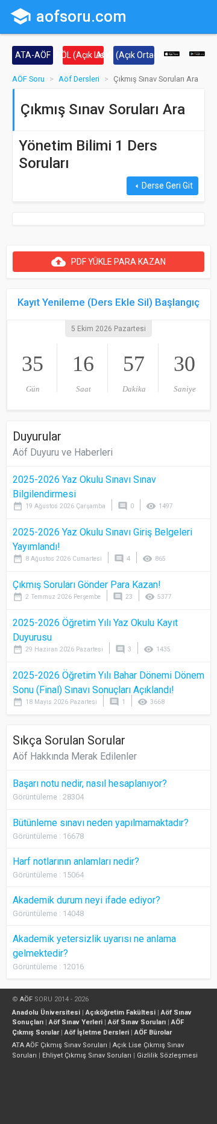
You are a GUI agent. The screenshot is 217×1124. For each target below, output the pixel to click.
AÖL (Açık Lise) (83, 55)
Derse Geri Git (162, 186)
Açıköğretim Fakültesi (121, 1012)
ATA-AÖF (33, 55)
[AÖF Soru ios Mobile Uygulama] (172, 53)
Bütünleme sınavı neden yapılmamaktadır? (101, 822)
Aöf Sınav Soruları (137, 1022)
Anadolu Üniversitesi (46, 1012)
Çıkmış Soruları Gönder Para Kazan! (87, 584)
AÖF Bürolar (153, 1032)
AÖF (26, 999)
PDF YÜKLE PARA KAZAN (108, 261)
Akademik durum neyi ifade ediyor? (86, 900)
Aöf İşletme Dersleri (96, 1032)
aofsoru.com (68, 16)
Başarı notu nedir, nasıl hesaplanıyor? (90, 783)
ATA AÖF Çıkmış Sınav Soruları (59, 1045)
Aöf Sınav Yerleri (75, 1022)
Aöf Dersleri (78, 78)
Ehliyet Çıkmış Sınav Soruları (86, 1055)
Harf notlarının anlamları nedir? (76, 861)
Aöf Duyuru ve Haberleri (63, 452)
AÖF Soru (28, 78)
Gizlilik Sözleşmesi (167, 1055)
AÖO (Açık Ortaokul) (133, 55)
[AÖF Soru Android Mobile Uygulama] (197, 53)
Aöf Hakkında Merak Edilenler (75, 756)
